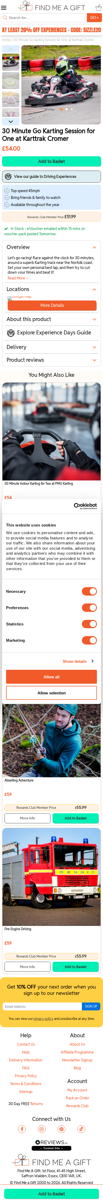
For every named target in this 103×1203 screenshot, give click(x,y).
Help (26, 1052)
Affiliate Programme (77, 1052)
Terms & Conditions (25, 1083)
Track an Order (77, 1098)
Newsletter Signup (77, 1060)
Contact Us (26, 1044)
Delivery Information (26, 1060)
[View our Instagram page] (42, 1129)
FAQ (25, 1068)
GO (94, 17)
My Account (77, 1090)
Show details (75, 661)
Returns (36, 1103)
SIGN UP (91, 1006)
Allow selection (52, 692)
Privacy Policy (26, 1076)
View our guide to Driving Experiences (45, 176)
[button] (10, 49)
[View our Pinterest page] (61, 1129)
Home (6, 40)
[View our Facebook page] (22, 1129)
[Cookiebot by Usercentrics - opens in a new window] (74, 506)
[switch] (89, 608)
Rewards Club (77, 1106)
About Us (77, 1044)
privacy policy (43, 1019)
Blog (77, 1068)
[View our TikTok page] (81, 1129)
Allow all (51, 676)
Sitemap (25, 1091)
